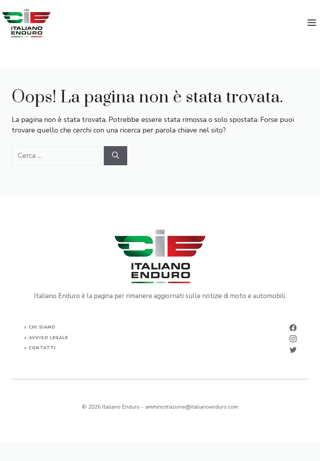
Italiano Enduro (121, 407)
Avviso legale (48, 338)
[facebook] (293, 327)
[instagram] (293, 338)
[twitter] (293, 349)
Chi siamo (42, 327)
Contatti (42, 348)
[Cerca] (115, 155)
